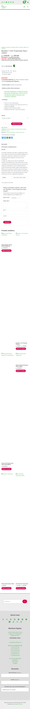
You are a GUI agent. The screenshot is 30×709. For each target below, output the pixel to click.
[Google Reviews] (11, 2)
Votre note (6, 197)
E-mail (5, 215)
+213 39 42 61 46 (15, 647)
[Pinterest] (22, 619)
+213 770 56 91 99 (15, 650)
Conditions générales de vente (15, 632)
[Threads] (9, 622)
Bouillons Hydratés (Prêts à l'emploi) (14, 47)
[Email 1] (13, 2)
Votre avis (6, 201)
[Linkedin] (11, 619)
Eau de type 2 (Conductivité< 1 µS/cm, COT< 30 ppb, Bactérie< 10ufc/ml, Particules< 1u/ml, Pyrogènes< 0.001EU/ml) (15, 95)
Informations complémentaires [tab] (8, 146)
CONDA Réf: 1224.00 (23, 91)
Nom (4, 210)
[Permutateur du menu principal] (24, 6)
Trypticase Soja (19, 132)
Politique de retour (15, 635)
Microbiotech (12, 132)
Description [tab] (4, 144)
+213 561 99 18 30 (15, 652)
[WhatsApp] (4, 2)
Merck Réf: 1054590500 (10, 91)
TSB (23, 132)
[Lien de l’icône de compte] (28, 2)
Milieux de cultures (5, 130)
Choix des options (20, 348)
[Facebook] (6, 2)
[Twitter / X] (17, 622)
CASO (8, 132)
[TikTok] (8, 2)
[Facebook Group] (18, 619)
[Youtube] (14, 619)
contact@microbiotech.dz (15, 642)
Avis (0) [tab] (3, 149)
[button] (28, 7)
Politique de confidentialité (15, 633)
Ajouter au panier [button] (6, 250)
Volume (3, 115)
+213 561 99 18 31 (15, 653)
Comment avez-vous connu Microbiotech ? (15, 686)
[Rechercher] (24, 601)
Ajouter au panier (17, 123)
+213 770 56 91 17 (15, 648)
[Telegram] (26, 619)
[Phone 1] (2, 2)
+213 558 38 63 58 (15, 655)
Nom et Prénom (15, 672)
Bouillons (3, 47)
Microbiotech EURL (17, 704)
